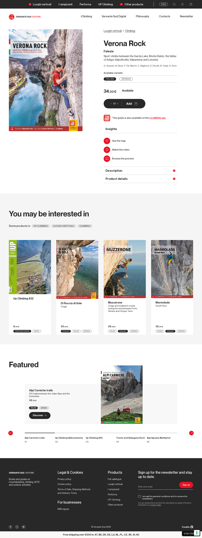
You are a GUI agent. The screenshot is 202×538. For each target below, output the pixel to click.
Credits (186, 527)
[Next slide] (191, 433)
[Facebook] (10, 527)
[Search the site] (174, 4)
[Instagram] (17, 527)
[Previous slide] (10, 433)
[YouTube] (23, 527)
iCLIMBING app (157, 118)
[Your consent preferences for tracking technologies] (197, 533)
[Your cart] (191, 4)
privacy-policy (156, 505)
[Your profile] (182, 4)
